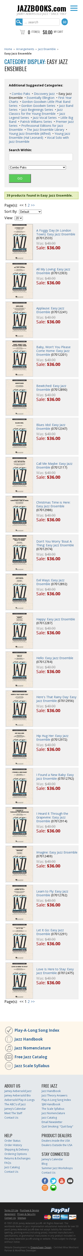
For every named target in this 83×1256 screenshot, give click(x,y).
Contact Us (11, 1117)
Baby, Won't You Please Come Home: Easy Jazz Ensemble (53, 351)
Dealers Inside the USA (56, 1141)
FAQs (7, 1163)
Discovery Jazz (44, 94)
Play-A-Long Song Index (36, 1030)
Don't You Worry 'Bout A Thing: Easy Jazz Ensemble (55, 543)
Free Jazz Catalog (30, 1056)
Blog (44, 1164)
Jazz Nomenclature (32, 1048)
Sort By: (10, 211)
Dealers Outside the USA (57, 1145)
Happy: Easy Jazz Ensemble (55, 619)
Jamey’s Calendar (15, 1109)
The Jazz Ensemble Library (45, 129)
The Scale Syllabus (53, 1109)
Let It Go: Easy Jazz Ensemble (50, 932)
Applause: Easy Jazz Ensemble (50, 310)
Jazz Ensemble (47, 49)
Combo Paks (20, 94)
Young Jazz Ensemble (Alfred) (30, 133)
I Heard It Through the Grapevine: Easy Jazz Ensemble (52, 817)
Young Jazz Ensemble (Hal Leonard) (39, 135)
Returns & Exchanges (17, 1158)
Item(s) (35, 31)
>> (33, 205)
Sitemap (21, 1217)
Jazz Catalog (49, 1117)
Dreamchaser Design (41, 1247)
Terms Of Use (11, 1210)
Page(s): (10, 205)
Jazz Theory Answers (54, 1095)
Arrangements (25, 49)
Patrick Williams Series (35, 121)
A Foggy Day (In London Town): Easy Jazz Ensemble (55, 232)
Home (8, 49)
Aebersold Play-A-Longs (19, 1100)
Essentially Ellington (40, 98)
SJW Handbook (51, 1104)
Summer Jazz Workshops (57, 1168)
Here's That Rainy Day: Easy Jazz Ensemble (56, 699)
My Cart (58, 31)
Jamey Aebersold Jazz (17, 1091)
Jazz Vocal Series (44, 117)
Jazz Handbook (28, 1039)
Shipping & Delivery (16, 1149)
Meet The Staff (13, 1113)
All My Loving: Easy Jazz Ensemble (53, 271)
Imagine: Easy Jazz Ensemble (56, 852)
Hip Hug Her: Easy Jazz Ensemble (52, 738)
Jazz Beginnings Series (36, 109)
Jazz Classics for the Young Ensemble (36, 111)
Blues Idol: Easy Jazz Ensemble (50, 427)
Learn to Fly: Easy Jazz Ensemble (52, 893)
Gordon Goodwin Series (37, 106)
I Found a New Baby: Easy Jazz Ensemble (55, 777)
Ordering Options (15, 1154)
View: (8, 218)
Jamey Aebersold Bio (17, 1095)
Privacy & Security (26, 1214)
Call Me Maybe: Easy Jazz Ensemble (54, 465)
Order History (13, 1145)
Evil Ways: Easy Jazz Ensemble (50, 582)
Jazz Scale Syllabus (31, 1065)
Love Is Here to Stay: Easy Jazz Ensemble (55, 971)
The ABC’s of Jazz (15, 1104)
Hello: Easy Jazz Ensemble (54, 658)
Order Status (12, 1141)
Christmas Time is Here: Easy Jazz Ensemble (53, 504)
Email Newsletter (52, 1122)
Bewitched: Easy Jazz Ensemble (51, 388)
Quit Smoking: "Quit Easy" (57, 1126)
